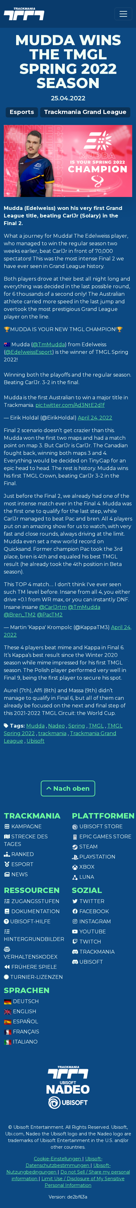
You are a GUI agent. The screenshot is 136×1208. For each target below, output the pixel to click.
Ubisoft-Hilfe (30, 922)
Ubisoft (36, 741)
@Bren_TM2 (20, 615)
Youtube (92, 932)
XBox (86, 867)
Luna (86, 877)
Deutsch (25, 1001)
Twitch (89, 942)
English (24, 1012)
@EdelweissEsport (28, 352)
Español (25, 1022)
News (19, 875)
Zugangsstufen (34, 901)
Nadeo (56, 726)
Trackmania (96, 952)
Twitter (91, 901)
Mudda (35, 726)
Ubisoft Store (100, 827)
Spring (76, 726)
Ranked (22, 854)
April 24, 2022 (95, 418)
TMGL (96, 726)
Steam (88, 847)
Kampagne (26, 827)
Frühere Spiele (33, 967)
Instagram (94, 922)
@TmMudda (49, 345)
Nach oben (70, 788)
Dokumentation (35, 911)
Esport (22, 864)
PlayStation (96, 857)
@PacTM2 (50, 615)
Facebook (93, 911)
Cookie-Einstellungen (58, 1159)
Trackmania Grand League (85, 112)
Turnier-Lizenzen (36, 977)
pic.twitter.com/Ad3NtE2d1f (70, 405)
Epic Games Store (105, 837)
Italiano (25, 1042)
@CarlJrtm (53, 607)
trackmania (52, 733)
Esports (21, 112)
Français (25, 1032)
